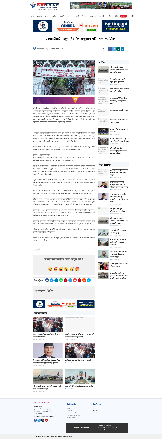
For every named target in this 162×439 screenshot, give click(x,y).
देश (69, 16)
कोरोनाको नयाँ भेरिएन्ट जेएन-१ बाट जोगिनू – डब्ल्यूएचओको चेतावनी (119, 100)
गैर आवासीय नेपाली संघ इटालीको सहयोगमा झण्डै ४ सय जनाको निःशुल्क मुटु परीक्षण (119, 275)
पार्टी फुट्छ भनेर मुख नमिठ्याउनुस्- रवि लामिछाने (79, 360)
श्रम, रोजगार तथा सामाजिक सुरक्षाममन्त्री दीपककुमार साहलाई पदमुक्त (118, 254)
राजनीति (62, 16)
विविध (116, 16)
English (123, 16)
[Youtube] (46, 420)
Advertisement (71, 413)
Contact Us (70, 420)
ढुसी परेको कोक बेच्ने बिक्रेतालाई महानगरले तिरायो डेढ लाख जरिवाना (118, 150)
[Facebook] (35, 420)
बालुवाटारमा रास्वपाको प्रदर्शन (119, 110)
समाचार (39, 16)
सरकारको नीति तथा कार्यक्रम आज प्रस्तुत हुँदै (79, 386)
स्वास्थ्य (47, 16)
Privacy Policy (71, 417)
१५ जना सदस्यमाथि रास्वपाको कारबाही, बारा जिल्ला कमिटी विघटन (119, 172)
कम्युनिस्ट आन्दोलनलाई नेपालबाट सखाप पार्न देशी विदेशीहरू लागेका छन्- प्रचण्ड (119, 184)
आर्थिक (54, 16)
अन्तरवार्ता (76, 16)
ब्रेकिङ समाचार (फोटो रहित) (71, 330)
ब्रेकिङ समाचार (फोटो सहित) (39, 382)
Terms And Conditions (73, 415)
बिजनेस (84, 16)
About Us (69, 410)
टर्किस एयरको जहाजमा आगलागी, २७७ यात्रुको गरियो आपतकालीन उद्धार (119, 69)
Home (68, 408)
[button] (132, 16)
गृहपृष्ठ (32, 16)
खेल (110, 16)
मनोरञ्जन (93, 16)
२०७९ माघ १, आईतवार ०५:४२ (39, 339)
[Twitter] (39, 420)
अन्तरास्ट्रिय (102, 16)
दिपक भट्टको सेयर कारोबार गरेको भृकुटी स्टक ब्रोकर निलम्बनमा (118, 242)
